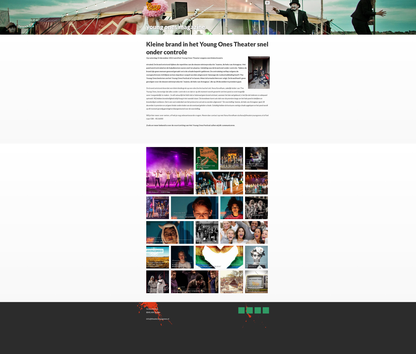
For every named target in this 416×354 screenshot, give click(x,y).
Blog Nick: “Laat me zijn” (209, 266)
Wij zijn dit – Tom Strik (159, 192)
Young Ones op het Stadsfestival (189, 291)
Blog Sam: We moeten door (236, 242)
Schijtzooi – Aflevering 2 (160, 242)
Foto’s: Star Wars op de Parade (156, 290)
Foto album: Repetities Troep (204, 241)
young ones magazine (175, 26)
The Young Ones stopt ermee (253, 191)
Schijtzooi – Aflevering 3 (227, 216)
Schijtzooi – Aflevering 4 (185, 217)
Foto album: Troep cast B (156, 216)
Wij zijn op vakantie (230, 291)
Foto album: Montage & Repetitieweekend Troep (254, 214)
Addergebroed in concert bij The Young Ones (155, 264)
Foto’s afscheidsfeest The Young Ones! (206, 166)
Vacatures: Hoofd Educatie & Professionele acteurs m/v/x (254, 288)
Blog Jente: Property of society (256, 265)
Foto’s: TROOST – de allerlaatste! (230, 167)
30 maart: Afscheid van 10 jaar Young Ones (255, 166)
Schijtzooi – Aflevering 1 (178, 265)
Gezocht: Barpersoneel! (209, 192)
